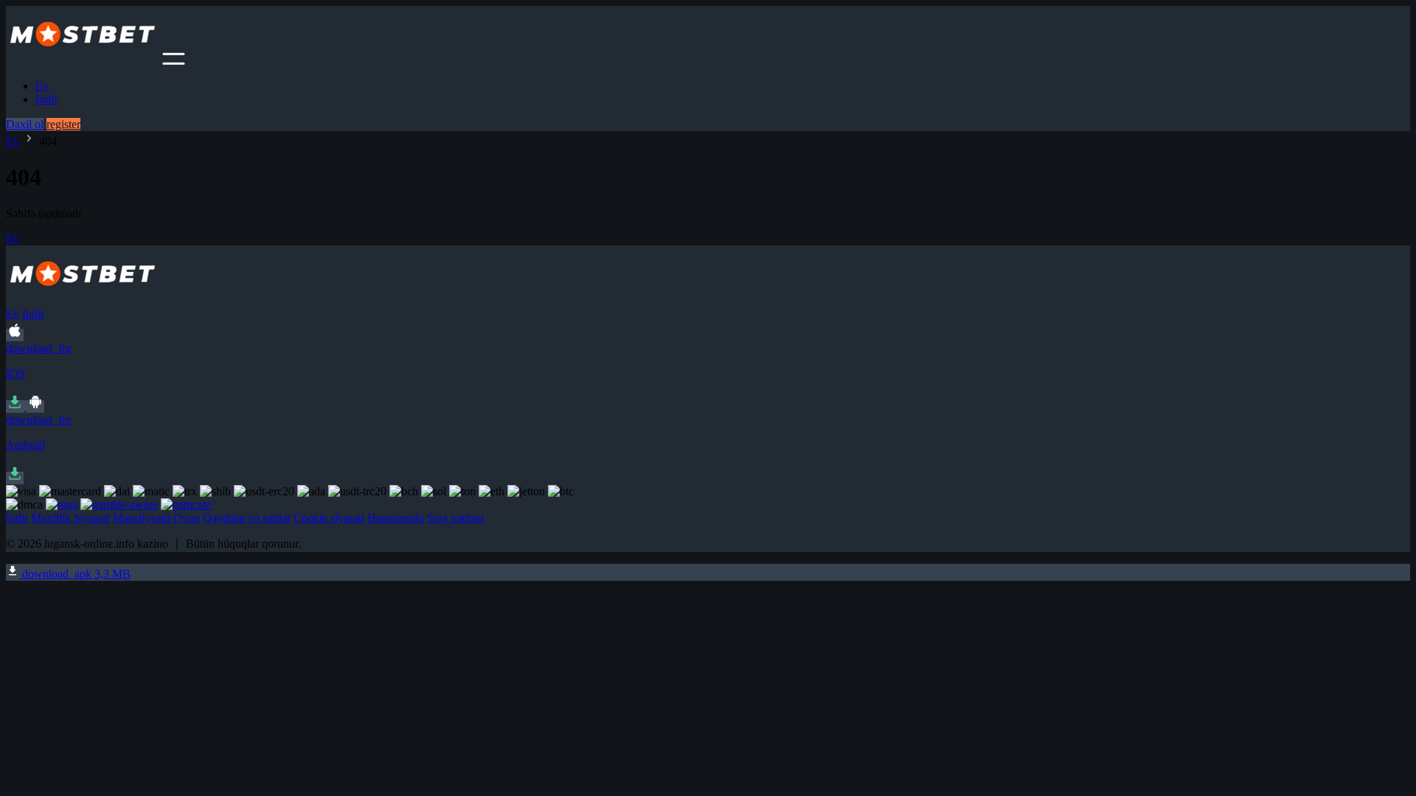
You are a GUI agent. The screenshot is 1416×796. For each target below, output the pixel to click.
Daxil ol (25, 124)
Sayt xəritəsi (455, 518)
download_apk (75, 574)
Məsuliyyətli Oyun (156, 518)
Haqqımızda (395, 518)
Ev (42, 86)
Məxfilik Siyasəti (70, 518)
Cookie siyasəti (329, 518)
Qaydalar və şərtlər (247, 518)
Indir (46, 99)
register (63, 124)
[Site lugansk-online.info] (82, 61)
